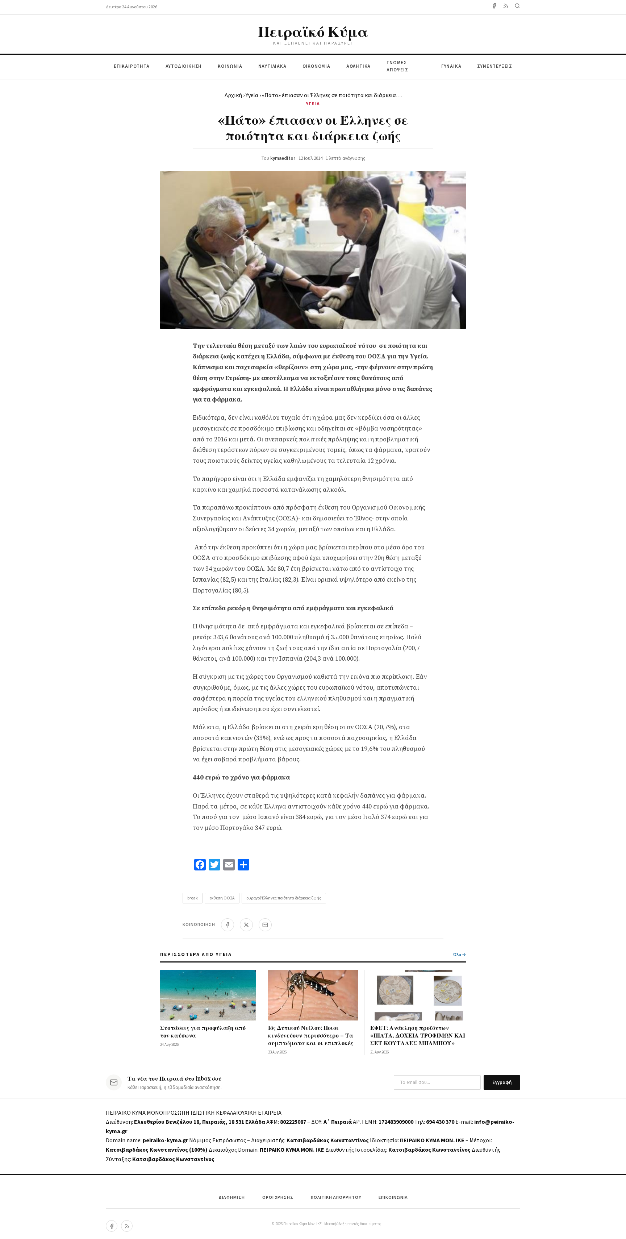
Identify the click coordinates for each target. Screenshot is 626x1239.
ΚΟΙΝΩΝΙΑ (230, 66)
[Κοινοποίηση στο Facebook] (227, 924)
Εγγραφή (502, 1082)
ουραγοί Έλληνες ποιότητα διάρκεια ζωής (283, 898)
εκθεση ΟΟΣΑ (222, 898)
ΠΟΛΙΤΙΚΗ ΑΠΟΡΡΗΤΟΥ (336, 1197)
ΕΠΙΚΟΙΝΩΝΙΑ (393, 1197)
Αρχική (233, 95)
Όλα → (459, 955)
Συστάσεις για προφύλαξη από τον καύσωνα (203, 1031)
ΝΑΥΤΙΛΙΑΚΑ (272, 66)
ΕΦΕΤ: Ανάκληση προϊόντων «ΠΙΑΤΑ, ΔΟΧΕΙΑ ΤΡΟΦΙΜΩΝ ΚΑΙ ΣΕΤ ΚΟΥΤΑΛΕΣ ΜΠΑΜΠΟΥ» (417, 1035)
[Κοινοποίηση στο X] (246, 924)
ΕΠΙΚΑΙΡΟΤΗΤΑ (132, 66)
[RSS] (127, 1226)
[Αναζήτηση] (517, 7)
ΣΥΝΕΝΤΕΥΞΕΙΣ (494, 66)
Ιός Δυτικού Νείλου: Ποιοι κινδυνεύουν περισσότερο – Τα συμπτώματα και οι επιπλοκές (310, 1035)
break (192, 898)
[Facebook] (494, 7)
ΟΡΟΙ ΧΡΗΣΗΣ (277, 1197)
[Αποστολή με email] (265, 924)
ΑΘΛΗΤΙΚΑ (358, 66)
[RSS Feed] (506, 7)
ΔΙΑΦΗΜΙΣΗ (231, 1197)
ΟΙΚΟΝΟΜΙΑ (316, 66)
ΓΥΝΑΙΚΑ (451, 66)
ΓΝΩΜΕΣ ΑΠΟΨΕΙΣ (397, 66)
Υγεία (252, 95)
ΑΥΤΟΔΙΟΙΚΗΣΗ (184, 66)
